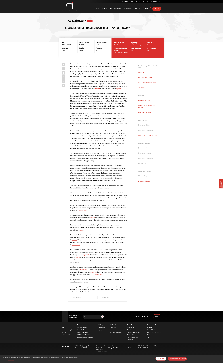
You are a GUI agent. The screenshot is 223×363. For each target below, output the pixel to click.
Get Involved (114, 325)
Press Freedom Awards (116, 332)
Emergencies (101, 327)
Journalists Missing (144, 153)
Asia (148, 337)
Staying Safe (101, 330)
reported (86, 255)
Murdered (141, 72)
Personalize (161, 358)
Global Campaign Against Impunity (146, 106)
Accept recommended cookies (177, 358)
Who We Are (130, 330)
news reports (83, 210)
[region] (111, 359)
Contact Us (130, 339)
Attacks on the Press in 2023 (147, 135)
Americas (149, 327)
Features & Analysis (67, 330)
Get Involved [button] (127, 9)
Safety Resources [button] (114, 9)
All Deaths (141, 87)
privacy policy (11, 360)
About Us (130, 325)
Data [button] (104, 9)
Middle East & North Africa (154, 332)
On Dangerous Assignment (147, 82)
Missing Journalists (82, 332)
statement (94, 272)
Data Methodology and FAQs (85, 337)
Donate (147, 8)
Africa (148, 334)
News (63, 325)
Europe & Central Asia (153, 330)
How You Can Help (144, 112)
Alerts (63, 327)
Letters (64, 332)
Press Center (130, 334)
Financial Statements (132, 337)
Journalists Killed (143, 125)
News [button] (97, 9)
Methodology (142, 176)
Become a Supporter (141, 316)
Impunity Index (143, 163)
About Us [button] (137, 9)
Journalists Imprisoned (145, 130)
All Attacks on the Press (83, 334)
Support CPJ (113, 327)
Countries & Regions (153, 325)
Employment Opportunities (134, 332)
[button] (159, 1)
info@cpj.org (157, 346)
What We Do (130, 327)
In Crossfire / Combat (145, 77)
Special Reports (66, 334)
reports (118, 88)
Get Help (156, 8)
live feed (97, 88)
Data (78, 325)
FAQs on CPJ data (144, 181)
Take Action (113, 330)
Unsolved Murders (144, 100)
